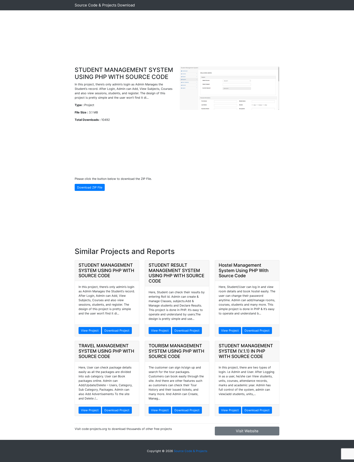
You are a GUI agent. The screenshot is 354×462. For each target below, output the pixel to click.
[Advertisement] (177, 40)
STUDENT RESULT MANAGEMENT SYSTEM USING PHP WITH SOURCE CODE (176, 273)
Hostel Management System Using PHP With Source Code (243, 270)
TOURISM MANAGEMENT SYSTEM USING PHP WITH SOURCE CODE (176, 351)
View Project (90, 330)
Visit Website (247, 431)
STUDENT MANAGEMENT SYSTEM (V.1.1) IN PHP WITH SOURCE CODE (246, 351)
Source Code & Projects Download (105, 5)
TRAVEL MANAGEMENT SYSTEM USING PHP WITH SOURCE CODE (106, 351)
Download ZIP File (89, 187)
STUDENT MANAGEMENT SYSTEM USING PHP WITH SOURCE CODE (106, 270)
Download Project (116, 330)
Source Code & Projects (190, 451)
